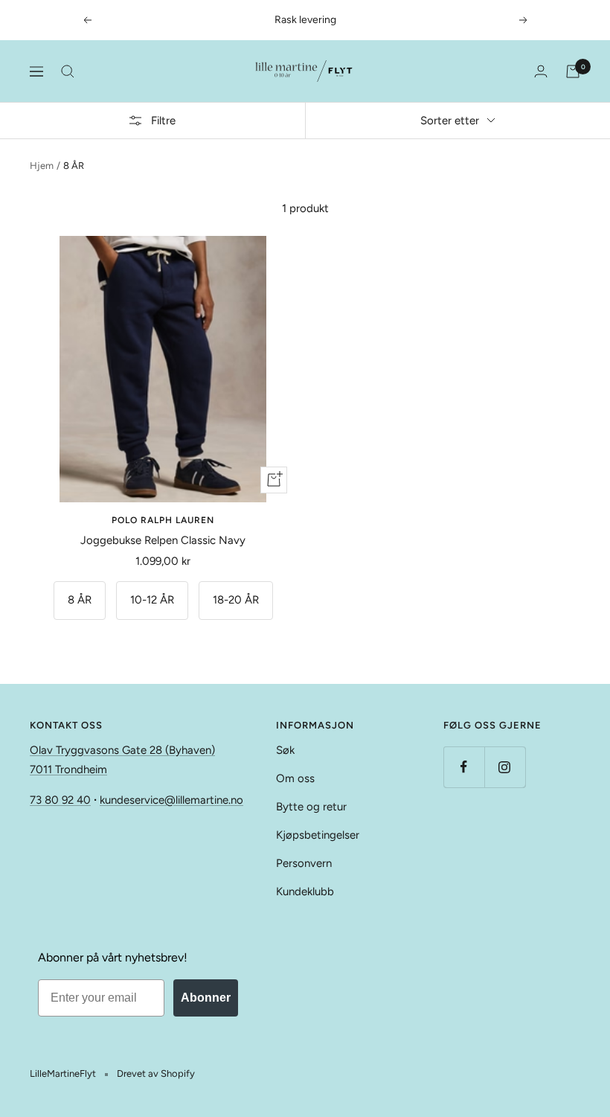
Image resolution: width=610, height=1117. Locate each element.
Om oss (295, 778)
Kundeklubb (305, 891)
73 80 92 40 (60, 800)
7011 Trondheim (68, 769)
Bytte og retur (311, 806)
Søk (285, 750)
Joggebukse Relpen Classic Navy (162, 540)
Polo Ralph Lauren (163, 520)
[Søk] (67, 71)
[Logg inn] (541, 71)
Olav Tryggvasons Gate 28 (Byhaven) (122, 750)
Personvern (304, 863)
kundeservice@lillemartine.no (171, 800)
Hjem (42, 165)
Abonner (206, 997)
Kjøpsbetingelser (317, 835)
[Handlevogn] (572, 71)
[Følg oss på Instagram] (504, 766)
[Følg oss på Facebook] (463, 766)
